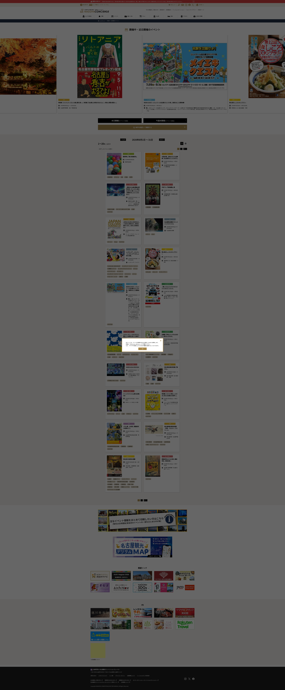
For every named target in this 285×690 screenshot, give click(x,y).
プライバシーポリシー (135, 344)
